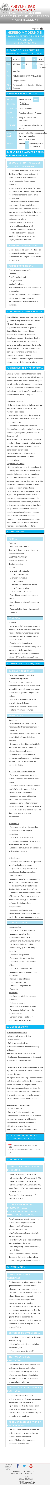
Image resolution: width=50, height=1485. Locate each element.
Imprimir (36, 29)
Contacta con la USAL (7, 1466)
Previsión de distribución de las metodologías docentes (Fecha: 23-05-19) (24, 1149)
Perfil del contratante (16, 1472)
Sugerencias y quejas (28, 1472)
